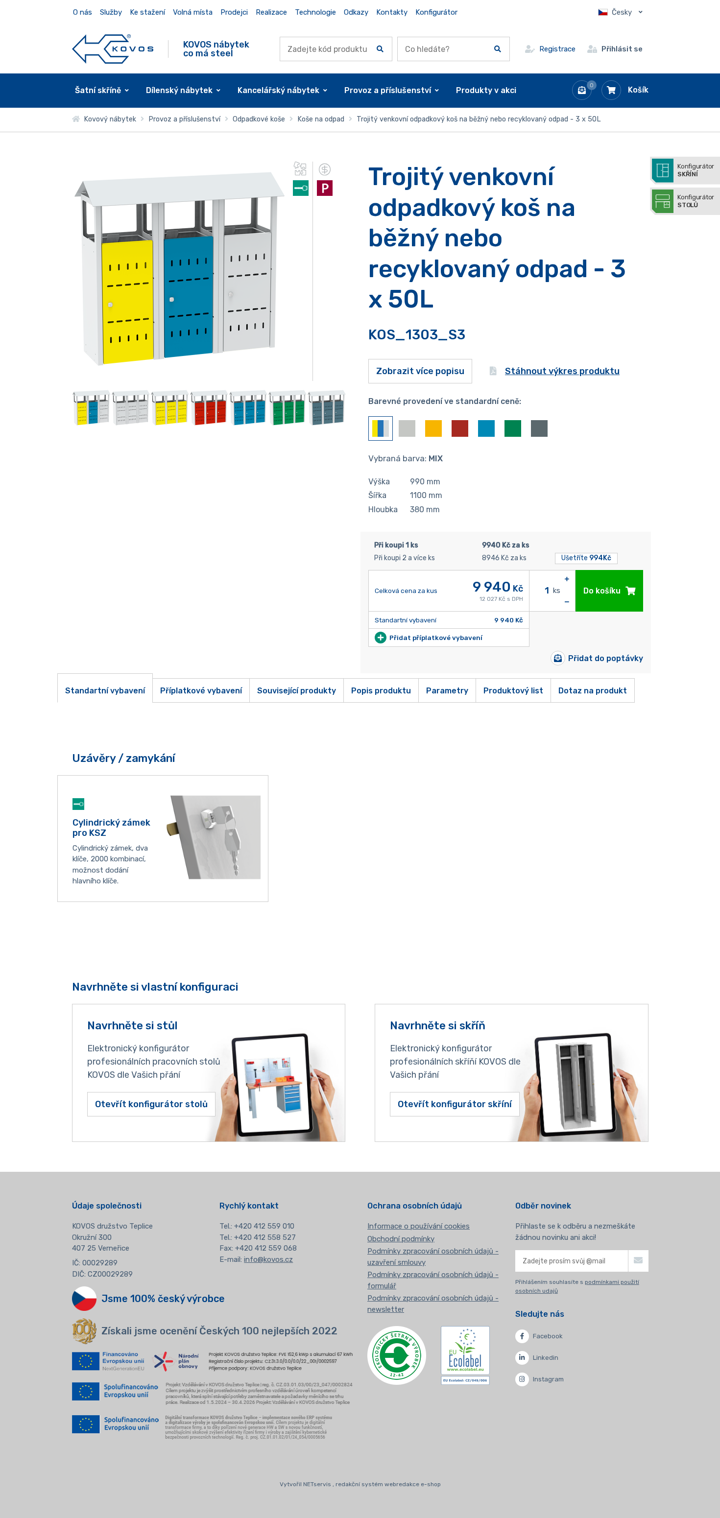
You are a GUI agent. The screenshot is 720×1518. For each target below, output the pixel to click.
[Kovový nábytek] (113, 48)
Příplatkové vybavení (201, 690)
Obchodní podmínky (400, 1238)
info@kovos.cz (268, 1259)
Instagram (548, 1379)
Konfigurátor (436, 12)
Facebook (548, 1336)
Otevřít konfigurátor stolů (151, 1104)
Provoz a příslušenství (184, 119)
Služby (111, 12)
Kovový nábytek (108, 119)
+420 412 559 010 (264, 1226)
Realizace (271, 12)
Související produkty (296, 690)
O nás (82, 12)
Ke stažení (147, 12)
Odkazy (356, 12)
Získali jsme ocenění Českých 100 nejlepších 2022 (219, 1331)
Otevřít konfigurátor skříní (455, 1104)
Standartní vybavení (105, 690)
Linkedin (545, 1357)
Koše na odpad (320, 119)
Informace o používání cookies (418, 1226)
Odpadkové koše (259, 119)
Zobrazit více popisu (420, 371)
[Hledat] (380, 49)
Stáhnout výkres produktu (562, 371)
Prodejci (234, 12)
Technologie (315, 12)
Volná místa (193, 12)
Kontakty (392, 12)
